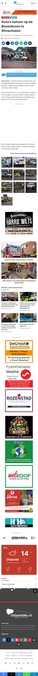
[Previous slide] (3, 538)
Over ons (21, 655)
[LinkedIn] (12, 43)
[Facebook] (3, 43)
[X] (8, 43)
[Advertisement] (19, 123)
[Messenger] (17, 43)
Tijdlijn (7, 655)
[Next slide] (35, 538)
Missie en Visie (9, 658)
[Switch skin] (5, 4)
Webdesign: (22, 652)
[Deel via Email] (30, 43)
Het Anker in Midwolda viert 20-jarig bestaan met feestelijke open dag (9, 304)
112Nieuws (5, 17)
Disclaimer (17, 658)
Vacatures (24, 658)
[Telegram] (25, 43)
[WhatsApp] (21, 43)
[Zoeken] (2, 4)
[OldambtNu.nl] (18, 3)
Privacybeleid (28, 655)
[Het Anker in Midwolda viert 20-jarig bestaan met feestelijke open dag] (9, 296)
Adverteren (14, 655)
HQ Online (29, 652)
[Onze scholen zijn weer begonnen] (28, 317)
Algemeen (13, 17)
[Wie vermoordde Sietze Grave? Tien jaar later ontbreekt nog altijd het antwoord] (9, 317)
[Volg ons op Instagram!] (35, 591)
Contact (31, 658)
